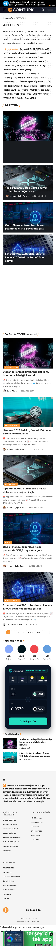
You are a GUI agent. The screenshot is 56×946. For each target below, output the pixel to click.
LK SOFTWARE (33, 921)
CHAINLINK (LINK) (28, 61)
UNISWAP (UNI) (40, 94)
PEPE (43, 78)
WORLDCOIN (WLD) (13, 98)
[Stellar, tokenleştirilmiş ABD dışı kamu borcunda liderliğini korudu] (28, 126)
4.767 (38, 632)
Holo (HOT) (25, 69)
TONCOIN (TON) (11, 94)
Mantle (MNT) (10, 78)
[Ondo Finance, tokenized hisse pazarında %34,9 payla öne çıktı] (28, 217)
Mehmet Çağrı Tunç (18, 196)
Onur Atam (14, 159)
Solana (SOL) (45, 86)
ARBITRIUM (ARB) (42, 49)
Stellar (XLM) (9, 90)
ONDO (36, 78)
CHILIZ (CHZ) (44, 61)
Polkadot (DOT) (11, 82)
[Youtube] (34, 653)
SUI (19, 90)
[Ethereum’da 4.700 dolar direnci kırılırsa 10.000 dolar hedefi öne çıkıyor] (28, 250)
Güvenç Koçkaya (14, 624)
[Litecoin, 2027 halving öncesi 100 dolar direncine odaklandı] (28, 412)
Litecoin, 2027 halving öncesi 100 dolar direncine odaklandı (34, 754)
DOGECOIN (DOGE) (12, 65)
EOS (25, 65)
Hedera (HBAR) (11, 69)
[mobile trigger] (5, 9)
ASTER (6, 53)
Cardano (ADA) (10, 61)
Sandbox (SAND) (11, 86)
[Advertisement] (28, 297)
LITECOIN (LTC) (32, 74)
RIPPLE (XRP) (44, 82)
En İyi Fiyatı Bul (28, 721)
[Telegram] (47, 653)
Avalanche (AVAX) (20, 53)
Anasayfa (8, 18)
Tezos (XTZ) (44, 90)
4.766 (30, 632)
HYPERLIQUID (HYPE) (13, 74)
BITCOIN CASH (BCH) (13, 57)
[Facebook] (9, 653)
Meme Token (25, 78)
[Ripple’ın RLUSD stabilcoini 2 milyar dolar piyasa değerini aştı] (28, 182)
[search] (43, 9)
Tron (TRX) (26, 94)
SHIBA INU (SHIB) (29, 86)
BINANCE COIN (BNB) (40, 53)
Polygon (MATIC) (28, 82)
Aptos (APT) (26, 49)
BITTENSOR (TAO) (34, 57)
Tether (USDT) (29, 90)
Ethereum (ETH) (37, 65)
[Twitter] (22, 653)
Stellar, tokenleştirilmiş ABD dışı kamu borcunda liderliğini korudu (26, 150)
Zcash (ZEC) (30, 98)
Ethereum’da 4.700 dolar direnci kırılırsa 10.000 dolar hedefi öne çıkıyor (25, 257)
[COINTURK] (21, 9)
